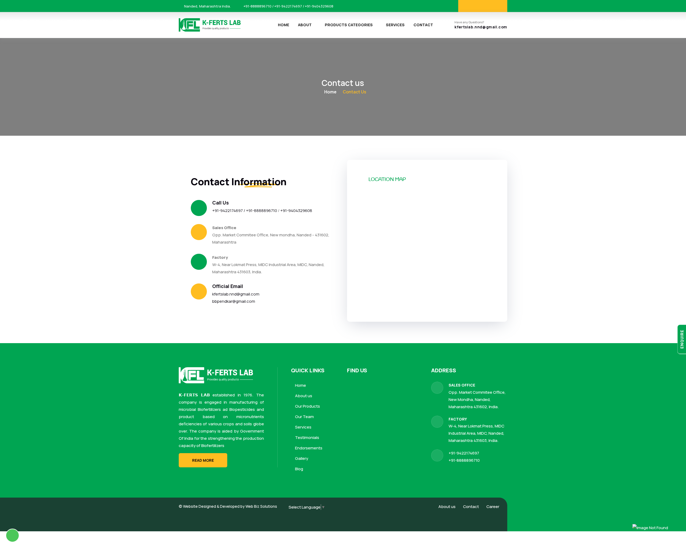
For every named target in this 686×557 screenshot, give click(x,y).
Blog (298, 469)
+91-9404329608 (296, 210)
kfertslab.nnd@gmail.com (480, 27)
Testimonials (306, 437)
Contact (423, 24)
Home (283, 24)
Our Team (304, 416)
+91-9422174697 (464, 453)
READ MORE (203, 460)
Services (395, 24)
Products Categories (349, 24)
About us (303, 396)
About (305, 24)
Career (492, 506)
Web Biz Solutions (261, 506)
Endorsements (308, 448)
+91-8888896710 (262, 210)
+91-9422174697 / (229, 210)
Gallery (301, 458)
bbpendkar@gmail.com (233, 301)
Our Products (307, 406)
